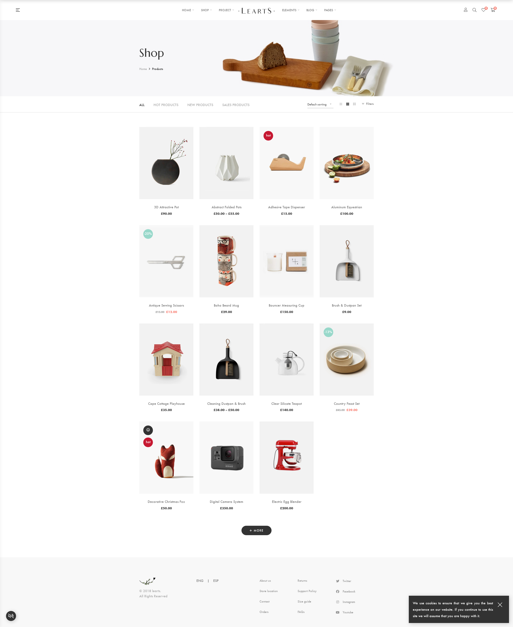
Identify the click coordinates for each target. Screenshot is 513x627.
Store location (269, 591)
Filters (370, 103)
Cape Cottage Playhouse (166, 403)
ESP (216, 580)
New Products (200, 104)
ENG (199, 580)
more (258, 530)
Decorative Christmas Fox (166, 501)
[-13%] (347, 326)
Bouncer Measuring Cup (286, 305)
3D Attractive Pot (166, 206)
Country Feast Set (347, 403)
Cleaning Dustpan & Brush (226, 403)
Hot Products (165, 104)
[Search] (475, 10)
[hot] (287, 130)
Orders (264, 612)
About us (265, 580)
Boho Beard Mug (226, 305)
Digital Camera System (226, 501)
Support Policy (307, 591)
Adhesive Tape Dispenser (286, 206)
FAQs (301, 612)
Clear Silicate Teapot (286, 403)
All (141, 104)
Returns (302, 580)
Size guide (304, 601)
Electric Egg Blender (286, 501)
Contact (265, 601)
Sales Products (235, 104)
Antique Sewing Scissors (166, 305)
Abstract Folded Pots (226, 206)
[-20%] (166, 228)
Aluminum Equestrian (346, 206)
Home (143, 69)
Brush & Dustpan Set (347, 305)
